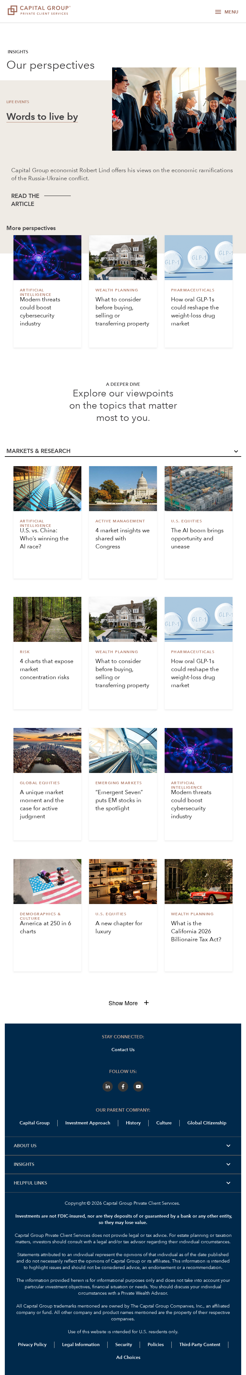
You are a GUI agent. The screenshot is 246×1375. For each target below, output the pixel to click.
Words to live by (42, 117)
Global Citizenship (206, 1123)
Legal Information (81, 1345)
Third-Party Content (199, 1345)
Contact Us (123, 1050)
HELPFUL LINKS (123, 1183)
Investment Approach (87, 1123)
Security (123, 1345)
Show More (123, 1003)
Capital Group (35, 1123)
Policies (156, 1345)
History (133, 1123)
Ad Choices (127, 1357)
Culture (164, 1123)
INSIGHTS (123, 1164)
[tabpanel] (123, 732)
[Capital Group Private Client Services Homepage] (39, 11)
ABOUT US (123, 1145)
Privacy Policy (32, 1345)
